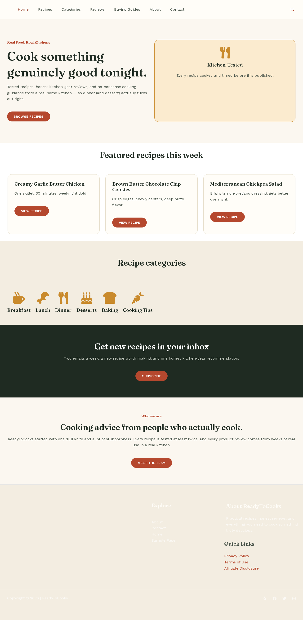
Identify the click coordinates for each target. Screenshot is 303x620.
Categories (71, 9)
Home (23, 9)
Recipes (45, 9)
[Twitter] (284, 598)
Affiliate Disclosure (241, 568)
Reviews (97, 9)
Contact (177, 9)
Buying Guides (127, 9)
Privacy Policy (236, 556)
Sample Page (163, 540)
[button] (292, 10)
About (155, 9)
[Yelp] (265, 598)
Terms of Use (236, 562)
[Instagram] (294, 598)
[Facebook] (274, 598)
